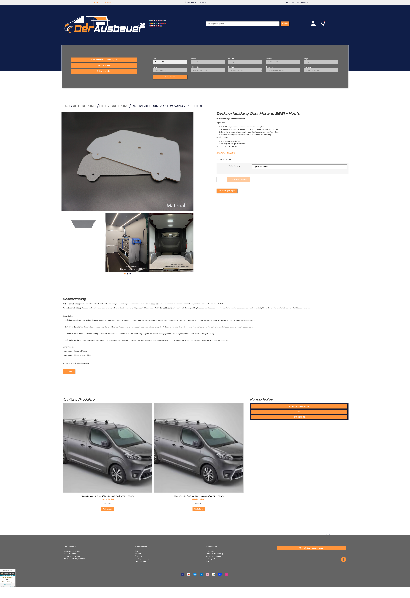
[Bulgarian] (150, 21)
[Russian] (152, 26)
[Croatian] (152, 21)
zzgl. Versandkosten (224, 159)
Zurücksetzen (170, 77)
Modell (193, 59)
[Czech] (154, 21)
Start (66, 106)
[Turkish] (159, 26)
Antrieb (269, 59)
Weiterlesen (107, 509)
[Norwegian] (161, 23)
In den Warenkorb (239, 180)
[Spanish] (156, 26)
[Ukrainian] (161, 26)
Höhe (155, 67)
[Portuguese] (165, 23)
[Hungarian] (156, 23)
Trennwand (270, 67)
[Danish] (156, 21)
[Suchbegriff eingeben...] (243, 23)
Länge (306, 59)
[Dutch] (159, 21)
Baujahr (231, 59)
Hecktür (231, 67)
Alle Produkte (84, 106)
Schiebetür (195, 67)
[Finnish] (165, 21)
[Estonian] (163, 21)
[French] (150, 23)
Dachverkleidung (114, 106)
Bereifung (307, 67)
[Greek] (154, 23)
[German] (152, 23)
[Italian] (159, 23)
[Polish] (163, 23)
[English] (161, 21)
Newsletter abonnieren (312, 548)
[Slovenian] (154, 26)
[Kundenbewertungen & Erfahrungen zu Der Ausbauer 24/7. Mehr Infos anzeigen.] (7, 578)
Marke (155, 59)
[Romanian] (150, 26)
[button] (125, 273)
